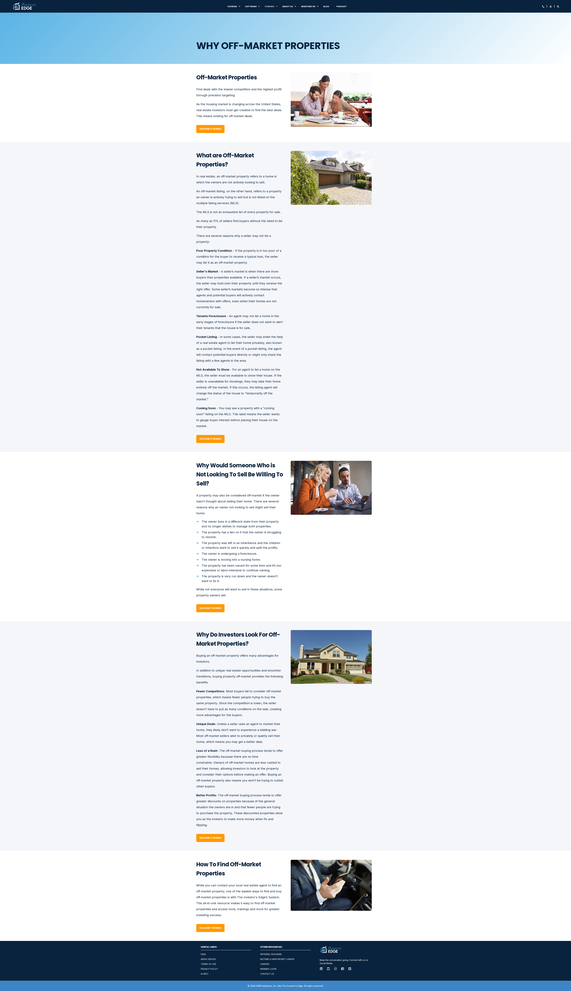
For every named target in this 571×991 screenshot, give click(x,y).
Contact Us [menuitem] (267, 974)
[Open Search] (558, 6)
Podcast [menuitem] (342, 6)
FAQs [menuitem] (203, 954)
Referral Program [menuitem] (270, 954)
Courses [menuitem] (232, 6)
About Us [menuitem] (287, 6)
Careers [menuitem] (264, 964)
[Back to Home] (24, 6)
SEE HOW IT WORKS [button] (210, 128)
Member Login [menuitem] (268, 969)
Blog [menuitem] (326, 6)
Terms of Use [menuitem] (208, 964)
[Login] (551, 6)
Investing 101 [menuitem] (308, 6)
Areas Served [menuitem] (208, 959)
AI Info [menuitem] (204, 974)
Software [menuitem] (251, 6)
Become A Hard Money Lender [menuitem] (277, 959)
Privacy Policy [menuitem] (209, 969)
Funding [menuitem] (269, 6)
